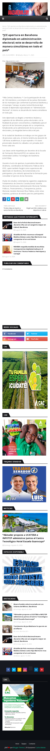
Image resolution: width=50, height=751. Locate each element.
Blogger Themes (18, 748)
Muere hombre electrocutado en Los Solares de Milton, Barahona (28, 605)
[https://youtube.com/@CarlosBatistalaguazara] (31, 668)
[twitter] (37, 334)
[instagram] (13, 339)
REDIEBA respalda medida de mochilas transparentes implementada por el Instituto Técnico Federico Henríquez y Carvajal (30, 250)
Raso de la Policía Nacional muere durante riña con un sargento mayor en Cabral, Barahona (30, 224)
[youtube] (37, 339)
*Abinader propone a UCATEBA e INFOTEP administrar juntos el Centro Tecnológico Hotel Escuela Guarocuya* (23, 538)
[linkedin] (36, 670)
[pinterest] (42, 670)
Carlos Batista (41, 748)
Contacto (32, 744)
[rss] (19, 670)
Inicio (4, 26)
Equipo (24, 744)
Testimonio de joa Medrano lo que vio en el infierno (30, 627)
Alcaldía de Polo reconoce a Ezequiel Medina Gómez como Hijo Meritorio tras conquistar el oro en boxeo (30, 236)
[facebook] (13, 334)
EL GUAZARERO (9, 55)
